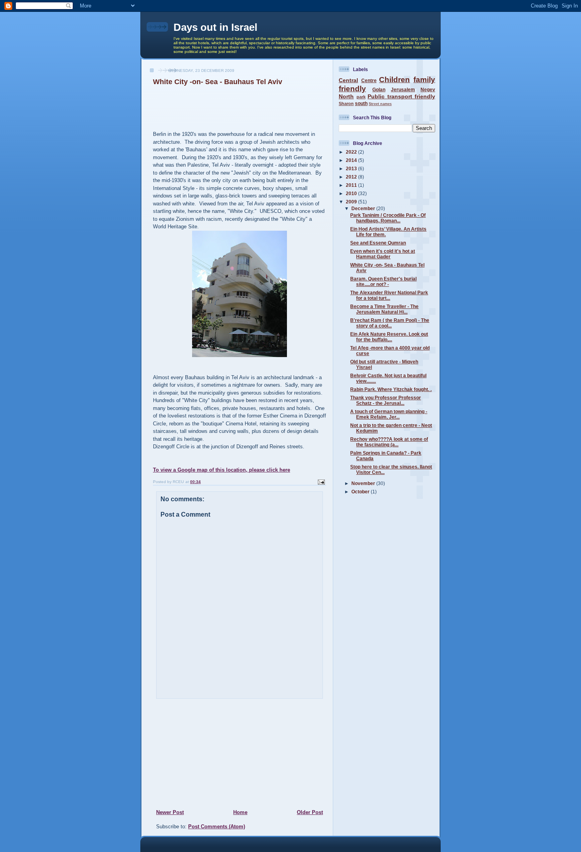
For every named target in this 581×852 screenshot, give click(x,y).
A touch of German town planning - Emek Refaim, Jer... (388, 414)
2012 (352, 176)
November (363, 483)
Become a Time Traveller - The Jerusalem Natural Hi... (384, 309)
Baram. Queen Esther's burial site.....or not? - (383, 281)
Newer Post (170, 812)
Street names (380, 104)
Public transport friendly (401, 96)
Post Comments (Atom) (216, 826)
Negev (428, 89)
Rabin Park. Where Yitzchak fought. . (391, 389)
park (361, 96)
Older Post (310, 812)
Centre (369, 80)
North (346, 96)
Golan (378, 89)
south (361, 103)
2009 (352, 201)
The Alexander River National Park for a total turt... (389, 295)
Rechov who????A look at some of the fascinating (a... (389, 441)
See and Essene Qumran (378, 242)
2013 (352, 168)
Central (348, 80)
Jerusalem (403, 89)
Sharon (346, 103)
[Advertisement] (204, 753)
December (363, 208)
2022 (352, 151)
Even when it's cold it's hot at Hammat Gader (382, 253)
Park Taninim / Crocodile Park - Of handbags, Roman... (388, 218)
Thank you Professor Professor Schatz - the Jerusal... (385, 400)
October (361, 491)
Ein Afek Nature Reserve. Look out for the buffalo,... (389, 336)
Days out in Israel (215, 27)
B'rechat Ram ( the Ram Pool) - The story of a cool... (389, 323)
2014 (352, 160)
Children (394, 79)
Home (240, 812)
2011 (352, 185)
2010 (352, 193)
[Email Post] (321, 482)
